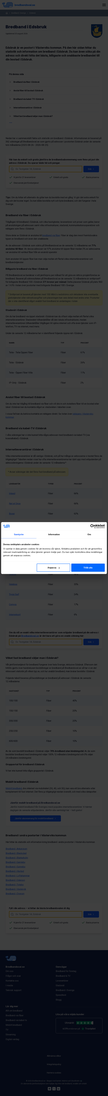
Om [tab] (89, 534)
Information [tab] (54, 534)
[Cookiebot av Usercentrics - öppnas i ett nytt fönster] (92, 526)
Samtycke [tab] (19, 534)
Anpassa (52, 567)
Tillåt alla (88, 567)
